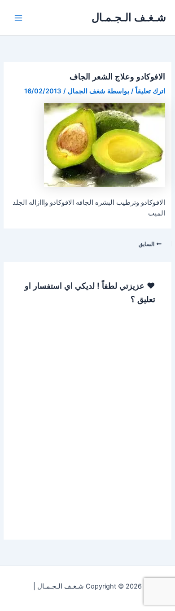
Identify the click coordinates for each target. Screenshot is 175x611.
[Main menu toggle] (18, 18)
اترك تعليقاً (150, 91)
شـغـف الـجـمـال (129, 17)
